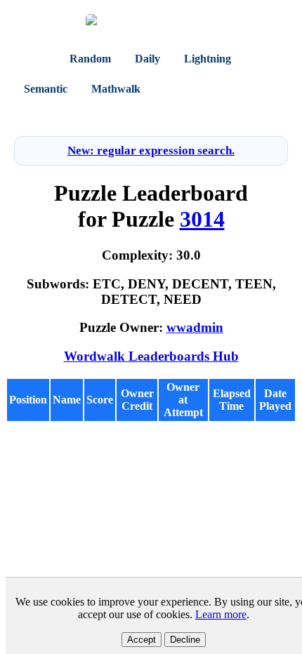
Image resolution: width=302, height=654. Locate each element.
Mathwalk (115, 89)
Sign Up (173, 115)
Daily (147, 59)
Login (135, 115)
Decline (185, 639)
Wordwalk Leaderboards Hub (151, 356)
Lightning (207, 59)
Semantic (45, 89)
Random (90, 59)
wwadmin (194, 327)
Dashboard (191, 89)
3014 (202, 219)
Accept (141, 639)
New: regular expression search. (151, 150)
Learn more (221, 614)
